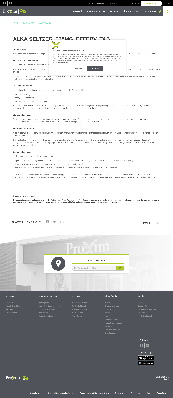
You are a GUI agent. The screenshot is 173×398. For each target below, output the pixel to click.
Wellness (9, 309)
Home (15, 23)
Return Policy (35, 393)
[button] (4, 3)
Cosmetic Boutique (79, 309)
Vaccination (43, 313)
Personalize (78, 68)
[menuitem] (78, 11)
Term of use (120, 393)
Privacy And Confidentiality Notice (59, 393)
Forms (107, 313)
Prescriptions (44, 303)
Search (107, 303)
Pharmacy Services (48, 296)
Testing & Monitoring (47, 309)
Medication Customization (49, 306)
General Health (11, 313)
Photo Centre (77, 316)
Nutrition (108, 326)
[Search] (120, 268)
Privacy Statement (63, 62)
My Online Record (152, 3)
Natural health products (114, 323)
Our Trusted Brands (79, 306)
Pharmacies (135, 393)
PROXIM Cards (77, 313)
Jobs (91, 3)
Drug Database (111, 333)
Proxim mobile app (79, 303)
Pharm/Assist (29, 23)
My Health (10, 296)
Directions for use (112, 306)
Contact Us (101, 3)
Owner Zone (161, 393)
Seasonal (9, 303)
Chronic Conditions (13, 306)
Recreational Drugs (112, 330)
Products (76, 296)
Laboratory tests (111, 319)
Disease (108, 309)
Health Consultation (46, 316)
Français (166, 3)
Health (107, 316)
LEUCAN (135, 3)
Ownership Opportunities (118, 3)
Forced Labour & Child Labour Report (94, 393)
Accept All (95, 68)
